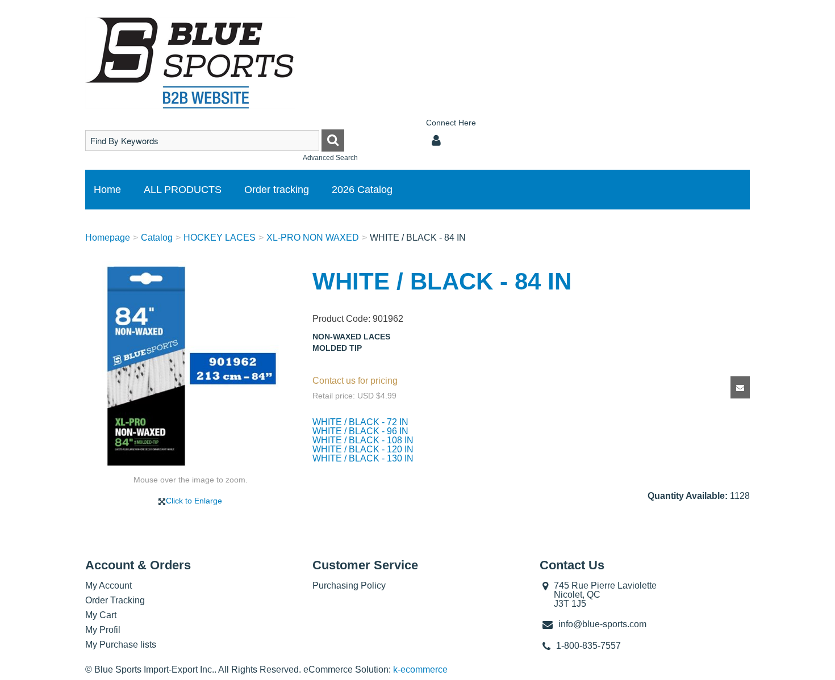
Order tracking (276, 189)
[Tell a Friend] (740, 387)
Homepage (107, 237)
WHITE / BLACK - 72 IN (360, 422)
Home (107, 189)
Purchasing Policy (349, 585)
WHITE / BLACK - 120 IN (363, 449)
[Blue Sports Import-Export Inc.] (190, 63)
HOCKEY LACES (219, 237)
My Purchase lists (120, 644)
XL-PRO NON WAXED (312, 237)
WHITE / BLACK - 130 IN (363, 458)
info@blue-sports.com (602, 624)
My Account (108, 585)
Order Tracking (115, 600)
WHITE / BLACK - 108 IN (363, 440)
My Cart (100, 615)
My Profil (102, 630)
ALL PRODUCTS (183, 189)
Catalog (157, 237)
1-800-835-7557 (588, 645)
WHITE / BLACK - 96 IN (360, 431)
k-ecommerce (420, 669)
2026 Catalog (362, 189)
